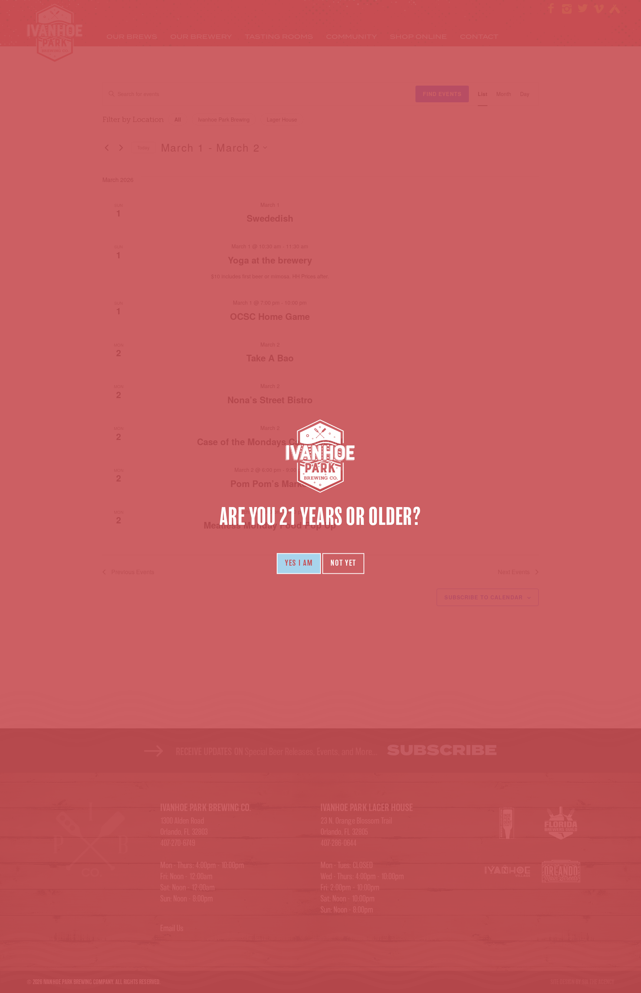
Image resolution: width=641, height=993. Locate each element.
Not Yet (343, 563)
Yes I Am (299, 563)
